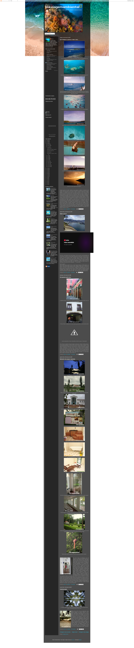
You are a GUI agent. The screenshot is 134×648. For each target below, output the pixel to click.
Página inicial (74, 632)
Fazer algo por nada (54, 250)
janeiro (48, 144)
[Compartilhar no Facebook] (81, 209)
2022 (47, 181)
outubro (48, 163)
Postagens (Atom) (65, 634)
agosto (48, 161)
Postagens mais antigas (84, 632)
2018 (47, 176)
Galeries (73, 639)
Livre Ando (48, 50)
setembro (49, 162)
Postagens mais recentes (65, 632)
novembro (49, 165)
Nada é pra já (63, 213)
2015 (47, 172)
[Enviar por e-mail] (79, 209)
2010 (47, 141)
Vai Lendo (48, 58)
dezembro (49, 166)
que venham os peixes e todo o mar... (69, 39)
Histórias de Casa (49, 62)
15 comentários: (73, 629)
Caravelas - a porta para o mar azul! (53, 258)
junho (48, 158)
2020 (47, 178)
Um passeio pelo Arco (65, 277)
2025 (47, 184)
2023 (47, 182)
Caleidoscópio (63, 589)
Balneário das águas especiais (67, 359)
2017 (47, 174)
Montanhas (52, 195)
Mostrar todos (56, 70)
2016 (47, 173)
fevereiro (48, 145)
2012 (47, 168)
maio (48, 157)
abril (48, 155)
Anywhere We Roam (50, 54)
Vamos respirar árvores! (53, 243)
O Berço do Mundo (50, 66)
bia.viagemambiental (62, 7)
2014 (47, 170)
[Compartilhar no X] (80, 209)
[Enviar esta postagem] (76, 272)
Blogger (80, 639)
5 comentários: (73, 272)
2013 (47, 169)
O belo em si (53, 218)
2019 (47, 177)
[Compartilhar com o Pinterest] (82, 209)
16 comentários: (73, 584)
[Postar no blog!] (80, 209)
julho (48, 159)
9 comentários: (73, 354)
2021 (47, 180)
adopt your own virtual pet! (52, 134)
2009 (47, 140)
